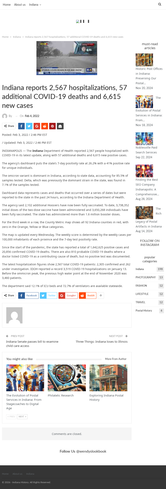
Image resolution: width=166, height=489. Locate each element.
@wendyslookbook (91, 451)
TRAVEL (140, 302)
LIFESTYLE (142, 294)
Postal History (144, 310)
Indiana (33, 4)
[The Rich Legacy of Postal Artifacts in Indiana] (144, 212)
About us (20, 4)
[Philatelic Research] (67, 378)
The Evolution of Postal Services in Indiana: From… (149, 109)
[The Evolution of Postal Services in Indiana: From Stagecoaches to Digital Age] (25, 378)
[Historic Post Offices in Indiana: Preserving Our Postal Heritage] (144, 59)
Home (7, 4)
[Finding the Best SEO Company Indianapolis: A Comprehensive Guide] (144, 171)
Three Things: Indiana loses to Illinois (102, 341)
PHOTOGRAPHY (146, 277)
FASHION (141, 286)
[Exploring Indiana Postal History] (108, 378)
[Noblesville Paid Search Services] (144, 138)
